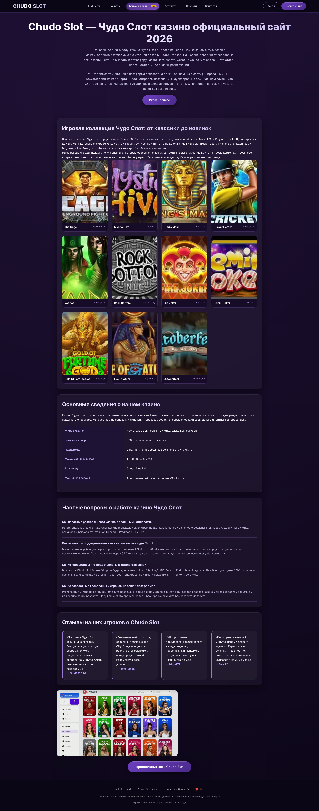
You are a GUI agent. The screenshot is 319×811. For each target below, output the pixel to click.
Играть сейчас (159, 100)
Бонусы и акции (142, 6)
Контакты (211, 6)
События (115, 6)
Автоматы (171, 6)
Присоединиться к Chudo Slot (159, 767)
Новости (191, 6)
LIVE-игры (94, 6)
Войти (271, 6)
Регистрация (294, 6)
